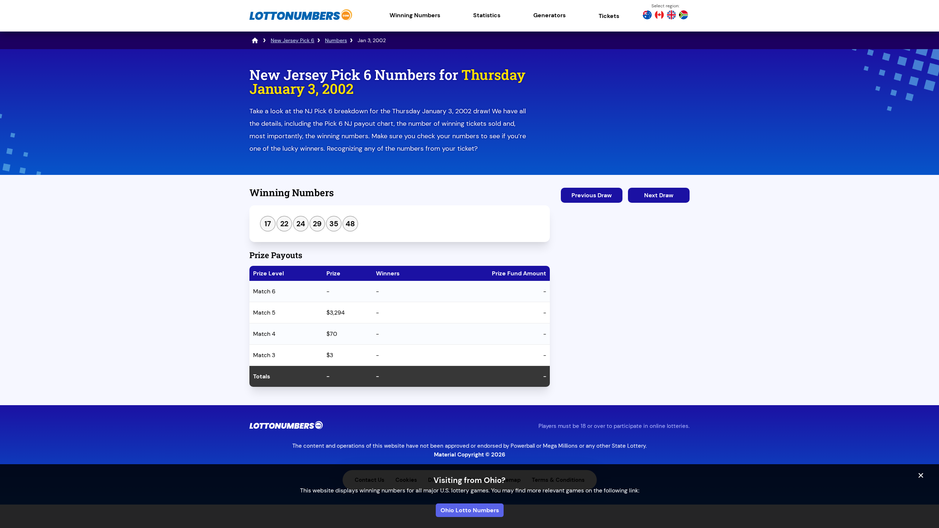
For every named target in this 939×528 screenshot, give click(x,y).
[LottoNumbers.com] (300, 20)
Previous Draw (591, 195)
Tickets (609, 16)
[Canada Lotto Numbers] (659, 15)
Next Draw (658, 195)
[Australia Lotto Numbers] (647, 15)
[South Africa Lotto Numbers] (683, 15)
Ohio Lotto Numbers (470, 510)
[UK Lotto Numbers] (671, 15)
